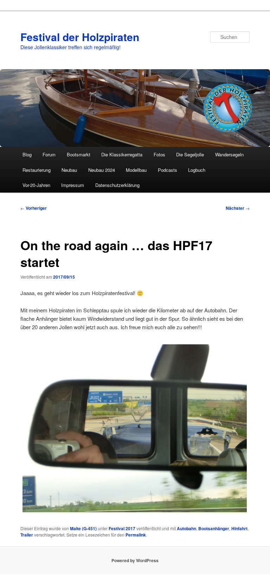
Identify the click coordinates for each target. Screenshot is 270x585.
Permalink (136, 535)
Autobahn (186, 528)
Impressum (72, 185)
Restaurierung (36, 170)
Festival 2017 (122, 528)
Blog (27, 154)
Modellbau (136, 170)
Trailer (26, 535)
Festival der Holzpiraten (79, 36)
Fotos (159, 154)
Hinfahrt (239, 528)
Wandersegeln (229, 154)
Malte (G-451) (83, 528)
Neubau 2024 (101, 170)
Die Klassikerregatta (121, 154)
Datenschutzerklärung (117, 185)
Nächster (238, 208)
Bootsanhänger (213, 528)
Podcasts (167, 170)
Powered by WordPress (135, 560)
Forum (49, 154)
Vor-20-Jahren (36, 185)
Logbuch (196, 170)
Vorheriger (33, 208)
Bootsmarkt (78, 154)
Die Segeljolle (190, 154)
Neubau (69, 170)
